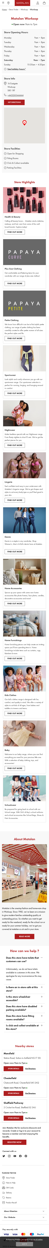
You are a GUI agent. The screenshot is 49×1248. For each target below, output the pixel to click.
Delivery (9, 1193)
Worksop (24, 9)
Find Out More (14, 232)
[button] (24, 959)
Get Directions (14, 102)
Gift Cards (10, 1188)
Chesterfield (10, 1078)
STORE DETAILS (13, 1069)
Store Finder (13, 9)
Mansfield (9, 1053)
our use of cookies (36, 1239)
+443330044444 (15, 95)
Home (4, 9)
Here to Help (10, 1183)
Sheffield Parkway (13, 1102)
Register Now (14, 1142)
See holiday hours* (16, 69)
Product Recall (11, 1203)
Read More (24, 936)
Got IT (24, 1244)
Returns (8, 1198)
